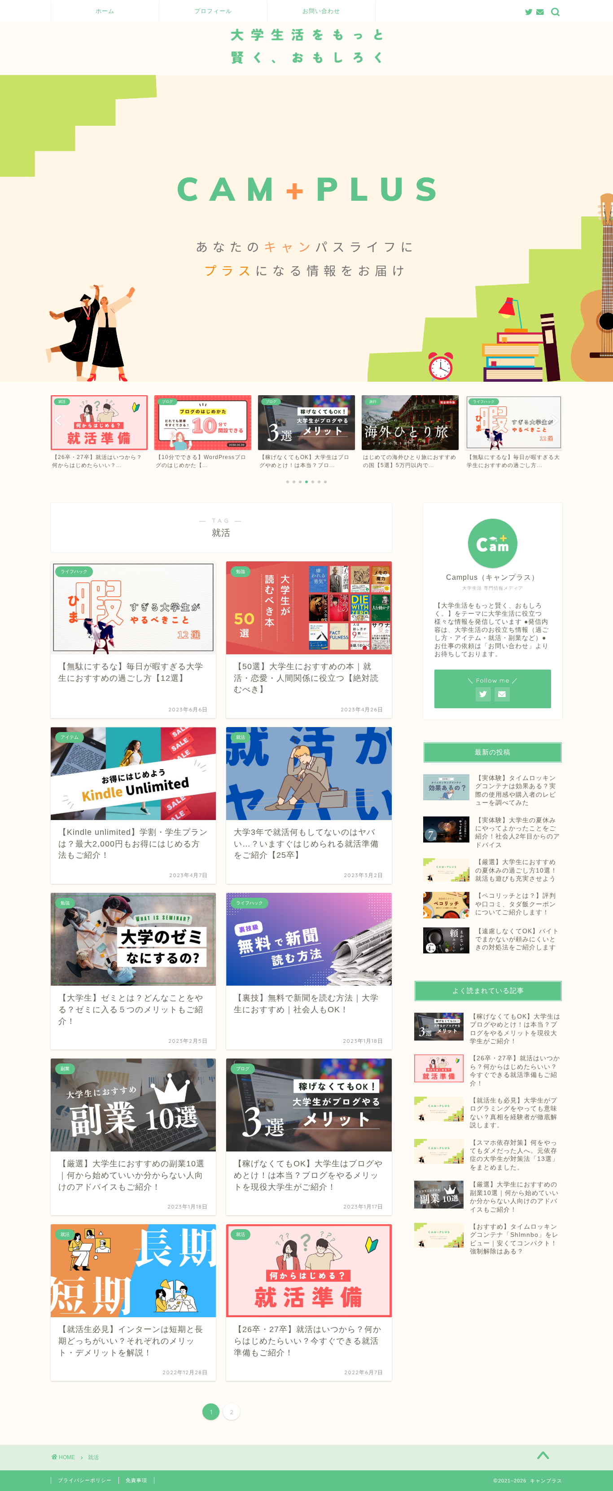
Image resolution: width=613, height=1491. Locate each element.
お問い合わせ (321, 10)
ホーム (105, 10)
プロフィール (213, 10)
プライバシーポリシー (85, 1480)
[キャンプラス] (306, 73)
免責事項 (136, 1480)
